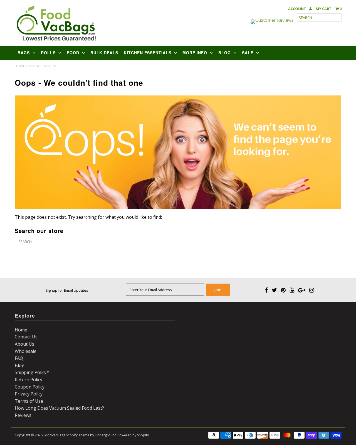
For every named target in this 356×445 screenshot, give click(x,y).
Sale (247, 52)
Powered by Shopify (133, 435)
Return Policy (28, 380)
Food (73, 52)
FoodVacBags (54, 435)
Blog (224, 52)
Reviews (23, 415)
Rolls (48, 52)
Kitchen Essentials (147, 52)
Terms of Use (29, 401)
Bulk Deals (104, 52)
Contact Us (26, 337)
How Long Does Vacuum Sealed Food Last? (59, 408)
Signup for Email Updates (67, 290)
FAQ (19, 358)
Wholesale (25, 351)
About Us (24, 344)
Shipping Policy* (32, 372)
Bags (24, 52)
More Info (194, 52)
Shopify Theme (77, 435)
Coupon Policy (29, 387)
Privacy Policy (29, 394)
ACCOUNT (297, 9)
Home (20, 66)
